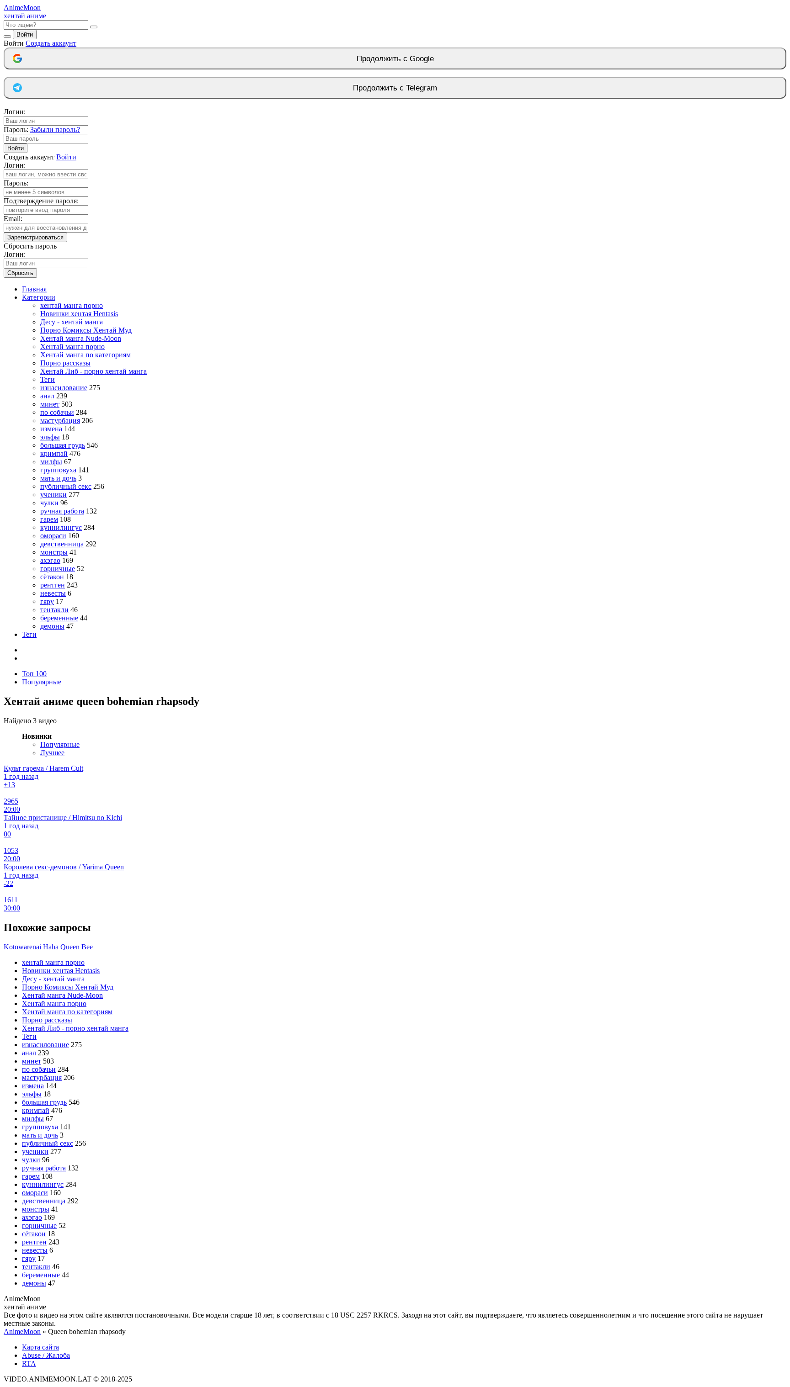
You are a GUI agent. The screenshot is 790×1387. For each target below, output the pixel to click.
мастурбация (60, 420)
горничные (57, 568)
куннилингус (61, 527)
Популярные (41, 682)
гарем (49, 519)
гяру (47, 601)
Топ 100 (34, 674)
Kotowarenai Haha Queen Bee (48, 947)
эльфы (50, 437)
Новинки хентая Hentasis (79, 314)
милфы (51, 462)
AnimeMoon (22, 1331)
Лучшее (52, 753)
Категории (38, 297)
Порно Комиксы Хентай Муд (86, 330)
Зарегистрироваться (35, 237)
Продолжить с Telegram (395, 88)
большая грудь (62, 445)
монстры (54, 552)
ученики (53, 494)
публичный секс (65, 486)
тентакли (54, 610)
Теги (47, 379)
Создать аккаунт (51, 43)
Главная (34, 289)
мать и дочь (58, 478)
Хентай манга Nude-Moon (80, 338)
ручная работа (62, 511)
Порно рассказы (65, 363)
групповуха (58, 470)
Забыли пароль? (55, 129)
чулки (49, 503)
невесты (53, 593)
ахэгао (50, 560)
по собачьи (57, 412)
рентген (52, 585)
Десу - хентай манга (71, 322)
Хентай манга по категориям (85, 355)
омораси (53, 536)
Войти (24, 34)
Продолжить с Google (395, 58)
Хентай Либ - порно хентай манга (93, 371)
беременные (59, 618)
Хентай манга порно (72, 346)
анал (47, 396)
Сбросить (20, 273)
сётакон (52, 577)
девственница (62, 544)
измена (51, 429)
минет (49, 404)
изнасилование (63, 388)
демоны (52, 626)
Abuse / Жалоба (46, 1355)
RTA (29, 1363)
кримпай (54, 453)
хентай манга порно (71, 305)
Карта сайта (40, 1347)
